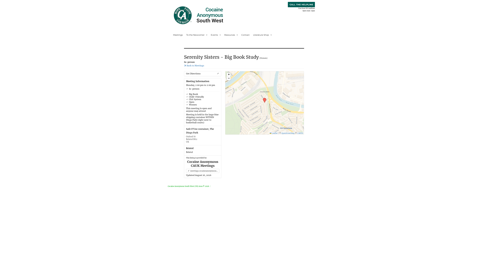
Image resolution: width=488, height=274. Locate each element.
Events (214, 35)
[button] (263, 98)
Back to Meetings (195, 65)
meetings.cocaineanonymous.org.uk (204, 171)
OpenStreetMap (288, 133)
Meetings (178, 35)
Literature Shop (261, 35)
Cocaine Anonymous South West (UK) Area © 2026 (188, 186)
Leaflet (274, 133)
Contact (245, 35)
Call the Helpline (301, 4)
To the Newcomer (195, 35)
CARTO (300, 133)
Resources (229, 35)
